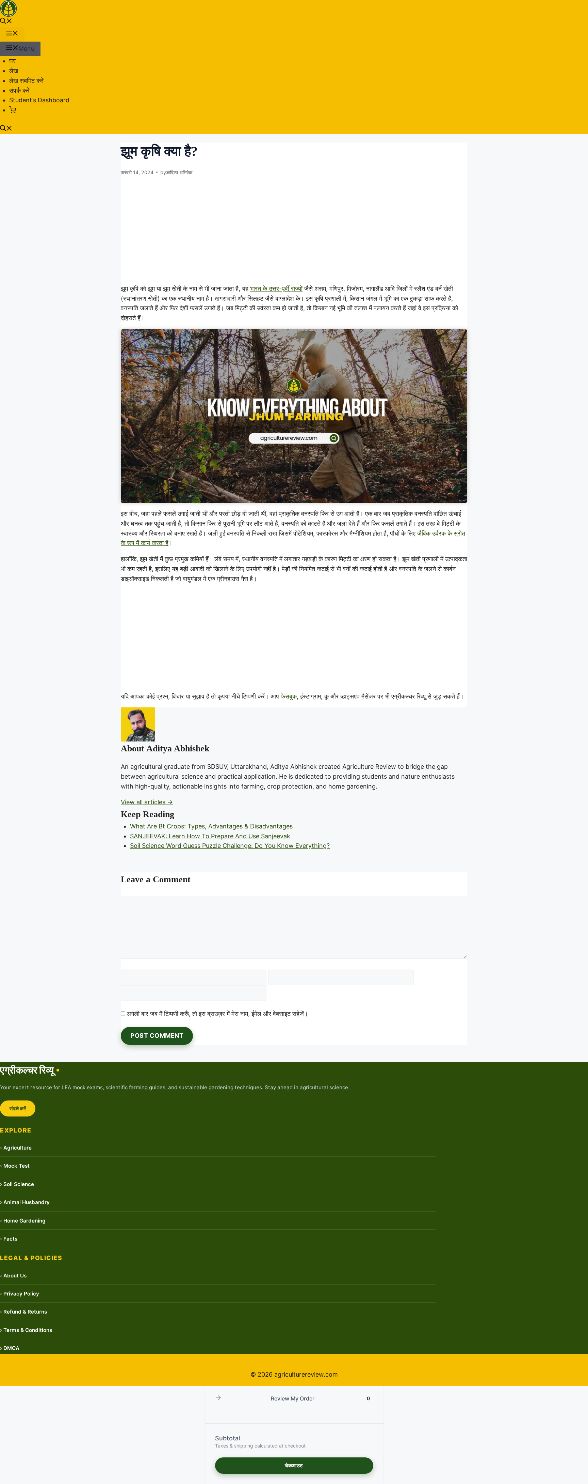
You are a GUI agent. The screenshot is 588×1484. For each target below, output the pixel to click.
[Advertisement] (294, 230)
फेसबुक (289, 696)
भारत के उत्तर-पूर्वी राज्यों (276, 288)
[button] (6, 21)
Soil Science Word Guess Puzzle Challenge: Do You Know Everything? (230, 845)
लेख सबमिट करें (26, 80)
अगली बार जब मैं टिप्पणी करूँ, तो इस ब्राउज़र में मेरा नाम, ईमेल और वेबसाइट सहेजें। (217, 1013)
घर (12, 60)
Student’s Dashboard (39, 100)
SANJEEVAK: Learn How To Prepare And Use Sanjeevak (210, 836)
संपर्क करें (19, 90)
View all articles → (147, 802)
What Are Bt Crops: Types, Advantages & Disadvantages (211, 826)
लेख (13, 70)
